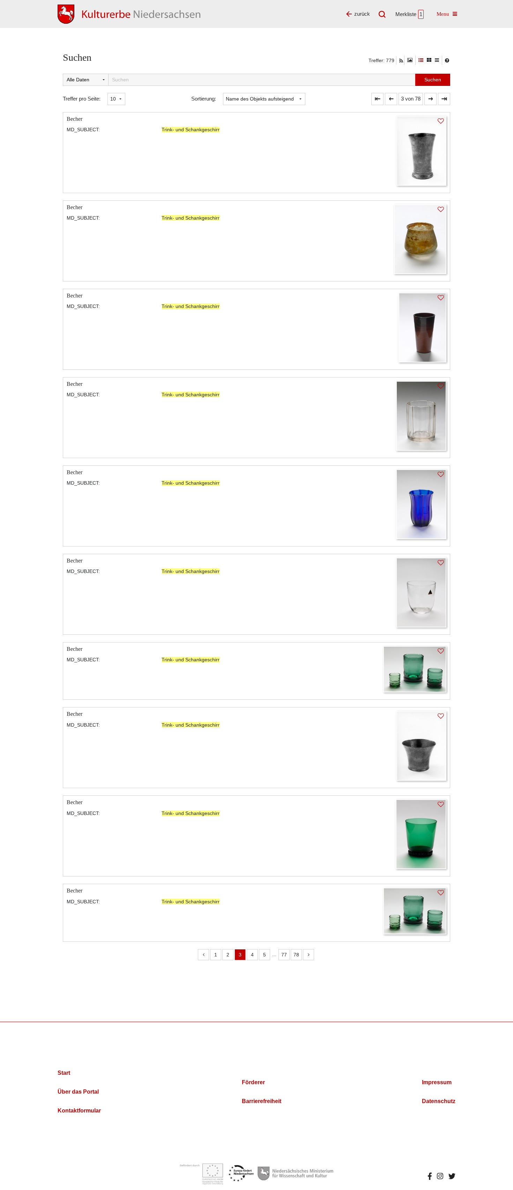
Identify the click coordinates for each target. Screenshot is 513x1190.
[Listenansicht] (437, 60)
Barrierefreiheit (261, 1101)
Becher (74, 119)
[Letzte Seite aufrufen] (377, 99)
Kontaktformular (79, 1111)
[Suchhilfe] (447, 60)
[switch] (410, 60)
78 (296, 954)
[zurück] (391, 99)
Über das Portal (78, 1092)
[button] (411, 99)
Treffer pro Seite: (82, 99)
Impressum (437, 1082)
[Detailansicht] (420, 60)
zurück (362, 14)
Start (64, 1073)
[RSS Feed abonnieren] (401, 61)
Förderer (253, 1082)
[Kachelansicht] (429, 60)
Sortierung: (203, 99)
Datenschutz (438, 1101)
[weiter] (430, 99)
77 (284, 954)
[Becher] (421, 150)
